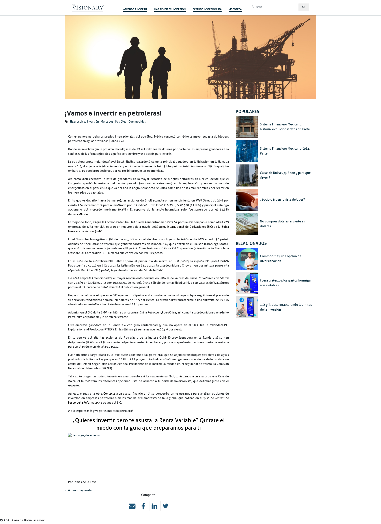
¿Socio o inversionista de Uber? (282, 199)
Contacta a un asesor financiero (124, 393)
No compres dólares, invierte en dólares (282, 223)
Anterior (72, 490)
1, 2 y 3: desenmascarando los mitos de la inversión (286, 307)
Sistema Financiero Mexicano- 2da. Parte (285, 151)
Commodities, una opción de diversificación (280, 258)
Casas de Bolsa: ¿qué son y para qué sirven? (285, 175)
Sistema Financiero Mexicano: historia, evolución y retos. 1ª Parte (285, 126)
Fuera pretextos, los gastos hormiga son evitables (285, 282)
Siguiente (87, 490)
